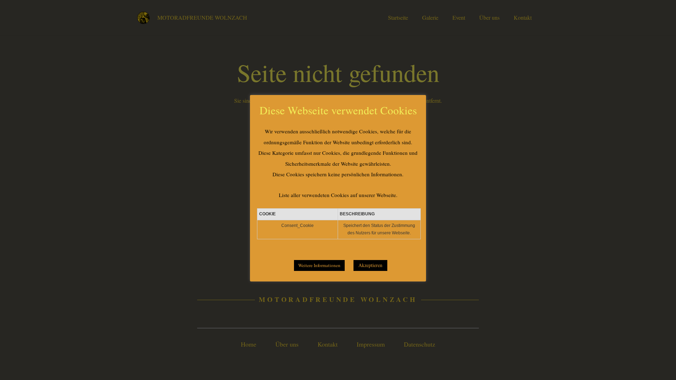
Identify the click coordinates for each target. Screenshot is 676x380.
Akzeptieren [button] (370, 265)
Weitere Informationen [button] (319, 265)
